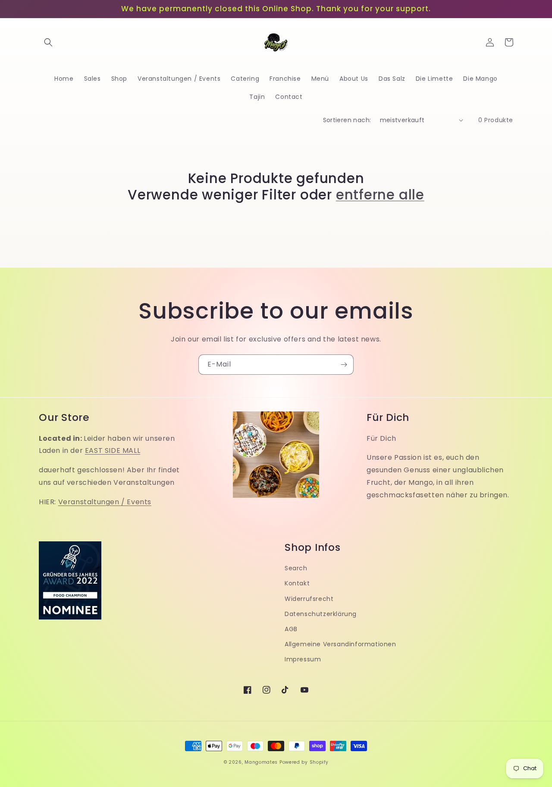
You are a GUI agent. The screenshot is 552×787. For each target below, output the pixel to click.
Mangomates (261, 762)
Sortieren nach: (347, 120)
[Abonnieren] (343, 364)
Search (296, 568)
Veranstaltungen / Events (104, 502)
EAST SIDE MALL (112, 450)
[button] (48, 42)
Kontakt (297, 583)
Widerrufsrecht (309, 598)
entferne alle (380, 194)
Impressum (303, 659)
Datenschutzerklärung (321, 614)
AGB (291, 629)
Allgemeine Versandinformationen (340, 644)
